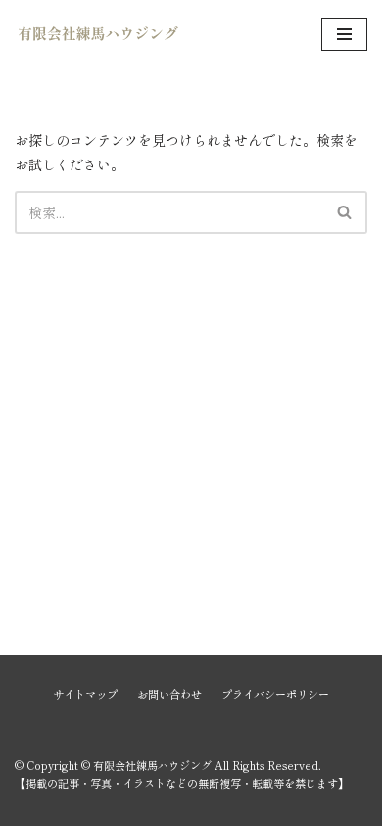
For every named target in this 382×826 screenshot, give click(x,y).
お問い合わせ (169, 694)
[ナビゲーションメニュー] (344, 34)
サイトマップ (85, 694)
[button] (344, 212)
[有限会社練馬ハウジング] (98, 35)
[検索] (345, 212)
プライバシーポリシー (275, 694)
